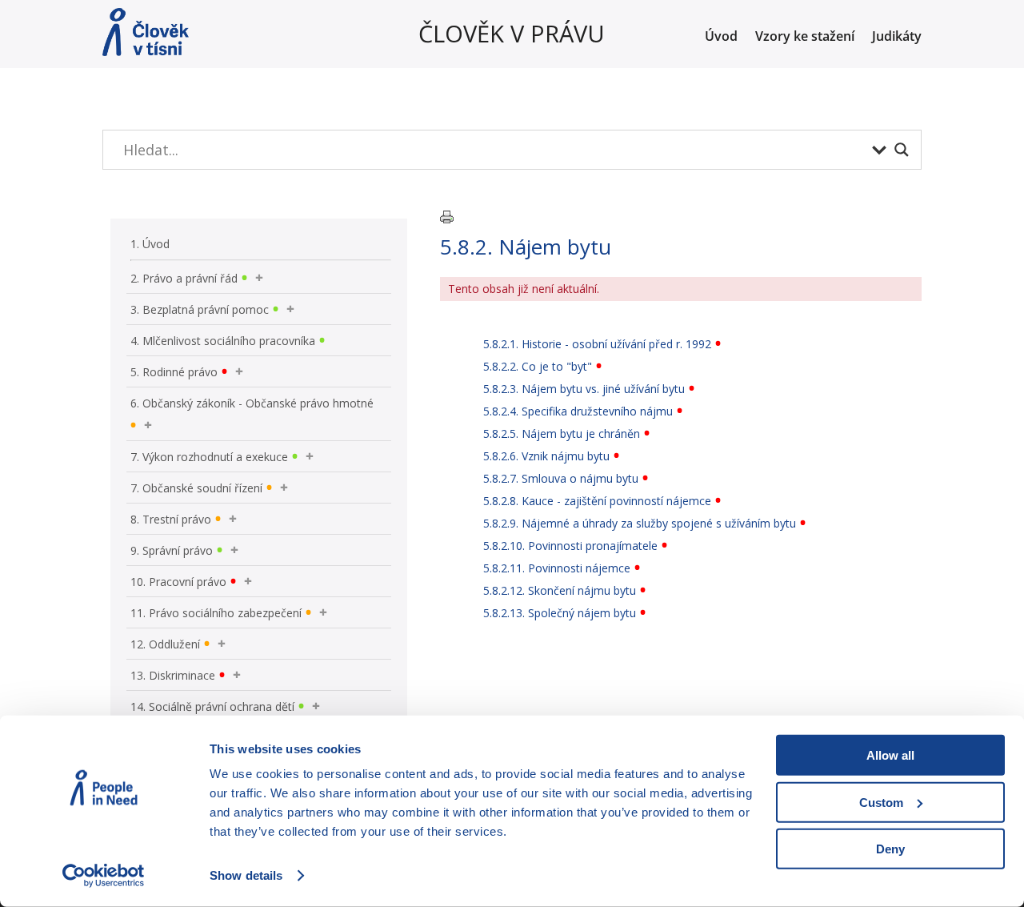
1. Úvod (150, 243)
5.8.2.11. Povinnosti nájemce (556, 568)
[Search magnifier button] (901, 149)
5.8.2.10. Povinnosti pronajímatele (570, 545)
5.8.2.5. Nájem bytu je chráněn (561, 433)
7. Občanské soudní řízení (196, 488)
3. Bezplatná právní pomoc (199, 309)
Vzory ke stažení (804, 37)
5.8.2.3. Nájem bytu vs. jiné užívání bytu (584, 388)
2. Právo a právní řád (184, 278)
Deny (890, 849)
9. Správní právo (171, 550)
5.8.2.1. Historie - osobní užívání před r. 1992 (597, 343)
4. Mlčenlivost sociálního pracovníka (222, 340)
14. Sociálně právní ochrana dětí (212, 706)
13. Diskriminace (172, 675)
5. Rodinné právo (174, 371)
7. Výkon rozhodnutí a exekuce (209, 456)
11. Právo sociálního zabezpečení (216, 612)
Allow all (890, 755)
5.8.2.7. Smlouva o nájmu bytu (560, 478)
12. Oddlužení (165, 644)
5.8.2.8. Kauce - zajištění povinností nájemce (597, 500)
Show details (246, 875)
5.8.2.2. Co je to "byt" (537, 366)
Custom (881, 802)
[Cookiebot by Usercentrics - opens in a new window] (104, 876)
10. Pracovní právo (178, 581)
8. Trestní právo (170, 519)
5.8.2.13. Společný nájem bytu (559, 612)
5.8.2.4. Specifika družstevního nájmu (578, 411)
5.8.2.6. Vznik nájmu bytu (546, 456)
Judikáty (897, 37)
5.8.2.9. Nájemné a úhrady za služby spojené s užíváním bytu (639, 523)
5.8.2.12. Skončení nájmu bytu (559, 590)
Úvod (721, 37)
